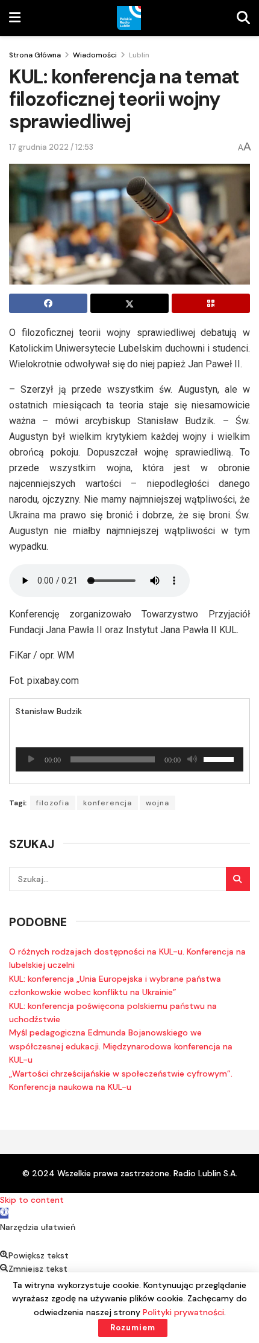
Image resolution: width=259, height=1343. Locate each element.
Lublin (139, 55)
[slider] (220, 758)
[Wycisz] (192, 759)
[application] (129, 759)
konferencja (107, 803)
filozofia (52, 803)
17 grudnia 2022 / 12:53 (51, 147)
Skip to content (32, 1199)
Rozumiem (132, 1327)
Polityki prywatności (183, 1312)
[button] (4, 1213)
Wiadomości (95, 55)
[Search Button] (238, 879)
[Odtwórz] (31, 759)
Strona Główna (35, 55)
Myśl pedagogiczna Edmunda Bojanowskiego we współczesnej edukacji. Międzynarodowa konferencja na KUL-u (120, 1046)
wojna (157, 803)
